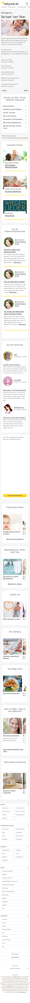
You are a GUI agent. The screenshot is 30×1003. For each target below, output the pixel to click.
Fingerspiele (12, 136)
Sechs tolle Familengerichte (11, 693)
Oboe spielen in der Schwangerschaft (14, 390)
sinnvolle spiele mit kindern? (11, 365)
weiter (26, 90)
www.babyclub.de (15, 976)
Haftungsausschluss (22, 992)
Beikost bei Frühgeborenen (11, 735)
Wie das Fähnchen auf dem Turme (12, 127)
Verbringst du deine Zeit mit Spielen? (14, 417)
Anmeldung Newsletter (15, 968)
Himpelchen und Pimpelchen (12, 119)
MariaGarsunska (19, 407)
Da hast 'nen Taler (9, 113)
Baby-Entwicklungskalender (15, 539)
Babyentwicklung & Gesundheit (18, 138)
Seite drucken (15, 954)
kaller (15, 355)
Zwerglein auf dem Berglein (12, 109)
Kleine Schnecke (8, 106)
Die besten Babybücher (13, 191)
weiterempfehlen (15, 957)
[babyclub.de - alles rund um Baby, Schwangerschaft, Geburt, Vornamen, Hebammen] (10, 4)
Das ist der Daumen (9, 116)
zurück (4, 90)
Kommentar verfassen (15, 495)
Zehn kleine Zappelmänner (12, 122)
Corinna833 (17, 380)
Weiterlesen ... (18, 262)
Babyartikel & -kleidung (15, 584)
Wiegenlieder (9, 216)
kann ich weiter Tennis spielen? (14, 282)
